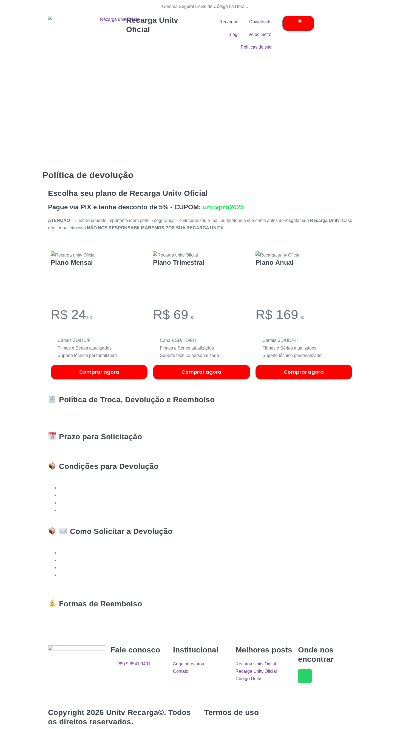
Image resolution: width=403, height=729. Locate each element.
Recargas (228, 21)
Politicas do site (256, 47)
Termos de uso (231, 712)
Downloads (260, 21)
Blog (232, 34)
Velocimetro (259, 34)
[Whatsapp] (305, 676)
